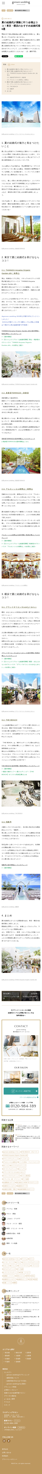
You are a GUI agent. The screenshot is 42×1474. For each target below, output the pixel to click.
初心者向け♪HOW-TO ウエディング (27, 1182)
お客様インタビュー (11, 1390)
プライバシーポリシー (9, 1459)
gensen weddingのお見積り (16, 1384)
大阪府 (18, 1355)
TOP (3, 10)
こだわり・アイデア (13, 1218)
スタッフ (6, 1265)
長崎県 (18, 1362)
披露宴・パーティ (9, 1276)
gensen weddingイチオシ (12, 1152)
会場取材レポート (9, 1182)
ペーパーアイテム (24, 1265)
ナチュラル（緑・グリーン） (12, 1179)
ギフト (32, 1259)
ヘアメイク (35, 1265)
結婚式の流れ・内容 (13, 1233)
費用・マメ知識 (12, 1243)
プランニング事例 (10, 1387)
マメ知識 (25, 1179)
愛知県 (7, 1355)
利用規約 (5, 1456)
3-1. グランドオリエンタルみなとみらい (19, 84)
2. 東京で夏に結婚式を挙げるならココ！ (19, 71)
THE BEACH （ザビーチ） (30, 1152)
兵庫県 (29, 1355)
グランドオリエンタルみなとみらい (25, 134)
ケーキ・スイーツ (9, 1262)
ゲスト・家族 (11, 1213)
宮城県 (18, 1359)
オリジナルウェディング (18, 1165)
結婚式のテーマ (22, 1186)
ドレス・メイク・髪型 (14, 1223)
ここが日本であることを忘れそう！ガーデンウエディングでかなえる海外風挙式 (25, 1310)
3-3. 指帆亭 (10, 89)
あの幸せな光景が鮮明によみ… (31, 997)
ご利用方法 (21, 1427)
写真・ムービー (25, 1272)
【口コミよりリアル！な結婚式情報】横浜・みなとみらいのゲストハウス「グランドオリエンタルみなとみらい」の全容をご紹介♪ (21, 664)
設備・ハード (8, 1282)
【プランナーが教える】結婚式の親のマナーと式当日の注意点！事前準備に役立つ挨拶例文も (25, 1296)
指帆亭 (17, 906)
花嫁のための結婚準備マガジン (14, 1393)
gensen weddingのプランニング (18, 1375)
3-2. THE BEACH (12, 86)
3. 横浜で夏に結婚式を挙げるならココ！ (19, 82)
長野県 (29, 1352)
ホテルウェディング (9, 1269)
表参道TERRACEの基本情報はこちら (16, 441)
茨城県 (29, 1359)
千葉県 (7, 1362)
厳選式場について (13, 1378)
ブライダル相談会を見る (27, 1097)
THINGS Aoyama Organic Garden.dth (26, 384)
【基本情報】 (7, 336)
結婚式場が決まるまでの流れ (17, 1381)
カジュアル (22, 1169)
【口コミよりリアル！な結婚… (11, 997)
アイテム (24, 1259)
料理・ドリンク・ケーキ (15, 1228)
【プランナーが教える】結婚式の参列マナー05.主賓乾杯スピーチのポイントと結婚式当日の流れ (25, 1325)
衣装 (30, 1279)
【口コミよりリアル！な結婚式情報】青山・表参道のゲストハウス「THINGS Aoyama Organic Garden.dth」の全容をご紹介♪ (21, 342)
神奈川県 (19, 1352)
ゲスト (18, 1262)
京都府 (7, 1359)
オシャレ (6, 1165)
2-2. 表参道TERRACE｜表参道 (16, 77)
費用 (15, 1282)
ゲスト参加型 (26, 1175)
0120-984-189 (11, 1423)
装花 (35, 1279)
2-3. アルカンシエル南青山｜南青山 (18, 80)
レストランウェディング (11, 1272)
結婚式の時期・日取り (10, 1189)
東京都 (7, 1352)
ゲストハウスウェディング (11, 1175)
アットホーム (24, 1158)
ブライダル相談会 (10, 1396)
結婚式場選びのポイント (26, 1189)
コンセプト (8, 1372)
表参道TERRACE (20, 248)
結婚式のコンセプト (9, 1186)
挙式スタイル (20, 1276)
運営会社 (5, 1449)
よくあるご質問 (9, 1399)
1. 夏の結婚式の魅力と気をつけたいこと (19, 69)
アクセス (7, 1402)
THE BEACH (18, 813)
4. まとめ (8, 91)
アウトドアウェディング (11, 1158)
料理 (28, 1276)
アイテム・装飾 (12, 1209)
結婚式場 (10, 10)
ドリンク (14, 1265)
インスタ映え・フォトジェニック (29, 1162)
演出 (33, 1276)
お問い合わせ (6, 1452)
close (13, 64)
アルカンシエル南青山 (21, 585)
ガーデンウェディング (10, 1169)
